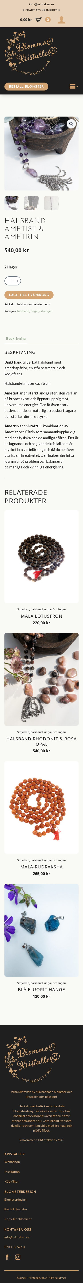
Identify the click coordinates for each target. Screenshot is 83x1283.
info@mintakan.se (16, 1237)
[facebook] (7, 1257)
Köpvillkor (11, 1181)
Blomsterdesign (15, 1199)
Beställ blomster (15, 1209)
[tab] (15, 338)
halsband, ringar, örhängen (34, 311)
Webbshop (12, 1162)
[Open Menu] (74, 86)
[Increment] (17, 281)
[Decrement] (8, 281)
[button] (71, 123)
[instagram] (17, 1257)
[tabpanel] (41, 415)
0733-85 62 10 (14, 1247)
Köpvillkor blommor (18, 1219)
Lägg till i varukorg (29, 295)
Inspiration (12, 1172)
